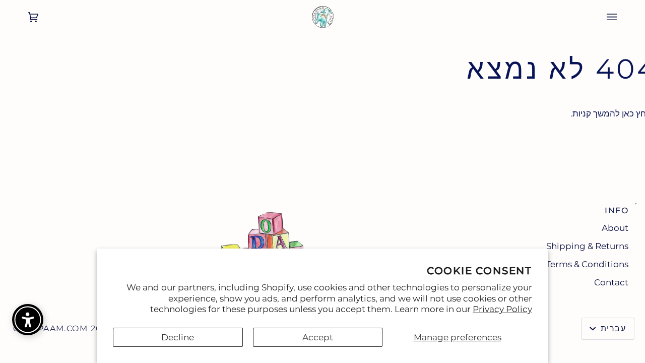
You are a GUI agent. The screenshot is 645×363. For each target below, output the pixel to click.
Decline (177, 337)
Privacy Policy (502, 309)
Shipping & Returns (587, 246)
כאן (628, 113)
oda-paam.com (50, 328)
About (615, 228)
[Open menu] (622, 17)
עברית (612, 328)
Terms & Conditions (587, 264)
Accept (317, 337)
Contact (611, 282)
